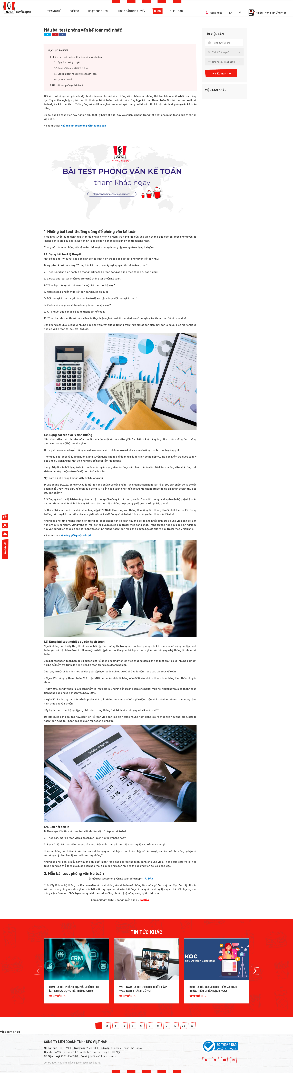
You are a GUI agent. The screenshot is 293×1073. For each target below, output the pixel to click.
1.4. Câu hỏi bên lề (63, 79)
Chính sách (177, 11)
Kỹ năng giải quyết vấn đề (76, 535)
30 (191, 1025)
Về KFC (74, 11)
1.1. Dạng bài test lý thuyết (67, 62)
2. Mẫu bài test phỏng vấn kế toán (67, 85)
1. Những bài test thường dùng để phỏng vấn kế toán (76, 56)
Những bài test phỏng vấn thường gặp (83, 125)
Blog (157, 11)
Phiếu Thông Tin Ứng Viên (271, 12)
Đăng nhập (216, 12)
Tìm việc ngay (219, 73)
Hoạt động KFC (98, 11)
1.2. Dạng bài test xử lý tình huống (71, 67)
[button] (38, 971)
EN (230, 12)
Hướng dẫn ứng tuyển (131, 11)
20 (183, 1025)
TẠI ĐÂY (148, 878)
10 (175, 1025)
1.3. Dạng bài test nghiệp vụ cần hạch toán (75, 73)
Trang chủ (54, 11)
